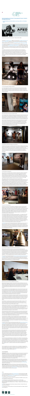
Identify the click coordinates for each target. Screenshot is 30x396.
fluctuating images (10, 45)
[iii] (11, 291)
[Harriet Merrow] (3, 392)
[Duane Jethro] (6, 392)
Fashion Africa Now (12, 44)
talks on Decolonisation (15, 373)
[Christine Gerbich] (9, 392)
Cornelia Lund (17, 44)
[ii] (2, 377)
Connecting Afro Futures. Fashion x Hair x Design (20, 42)
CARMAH (4, 223)
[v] (4, 343)
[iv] (20, 293)
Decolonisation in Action (11, 375)
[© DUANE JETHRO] (15, 71)
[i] (2, 373)
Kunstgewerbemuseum (8, 40)
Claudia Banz (16, 45)
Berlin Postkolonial (16, 374)
